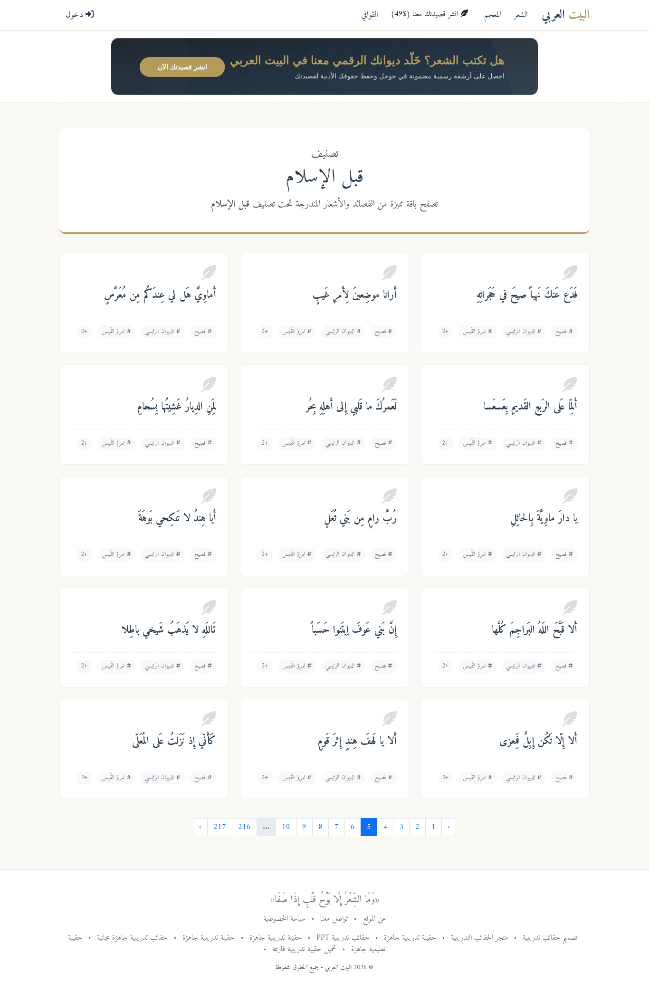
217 (219, 827)
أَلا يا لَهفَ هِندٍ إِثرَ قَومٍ (357, 742)
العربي (566, 15)
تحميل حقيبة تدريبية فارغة (304, 949)
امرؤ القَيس (475, 331)
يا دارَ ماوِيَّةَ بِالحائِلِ (543, 519)
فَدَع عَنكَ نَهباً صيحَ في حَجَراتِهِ (527, 295)
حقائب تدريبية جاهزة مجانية (132, 937)
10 (286, 827)
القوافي (369, 15)
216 (244, 827)
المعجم (493, 15)
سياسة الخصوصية (284, 918)
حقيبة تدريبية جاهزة (410, 937)
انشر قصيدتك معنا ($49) (425, 14)
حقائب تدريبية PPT (342, 937)
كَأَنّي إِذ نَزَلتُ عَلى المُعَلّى (174, 742)
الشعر (521, 15)
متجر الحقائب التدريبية (479, 937)
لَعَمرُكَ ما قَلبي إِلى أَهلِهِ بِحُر (351, 407)
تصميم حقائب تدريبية (550, 937)
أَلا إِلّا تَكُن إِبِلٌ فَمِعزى (538, 742)
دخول (76, 15)
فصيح (562, 331)
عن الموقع (374, 918)
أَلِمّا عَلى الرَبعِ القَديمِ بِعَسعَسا (530, 407)
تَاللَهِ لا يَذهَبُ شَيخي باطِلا (169, 630)
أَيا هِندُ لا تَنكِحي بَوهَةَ (177, 519)
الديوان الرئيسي (521, 331)
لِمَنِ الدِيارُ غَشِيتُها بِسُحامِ (176, 407)
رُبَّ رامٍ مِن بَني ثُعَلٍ (360, 519)
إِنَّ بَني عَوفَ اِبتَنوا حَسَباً (354, 630)
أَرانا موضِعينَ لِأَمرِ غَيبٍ (355, 295)
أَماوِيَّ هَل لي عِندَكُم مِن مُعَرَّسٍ (160, 295)
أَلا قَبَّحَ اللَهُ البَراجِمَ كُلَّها (534, 630)
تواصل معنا (334, 918)
